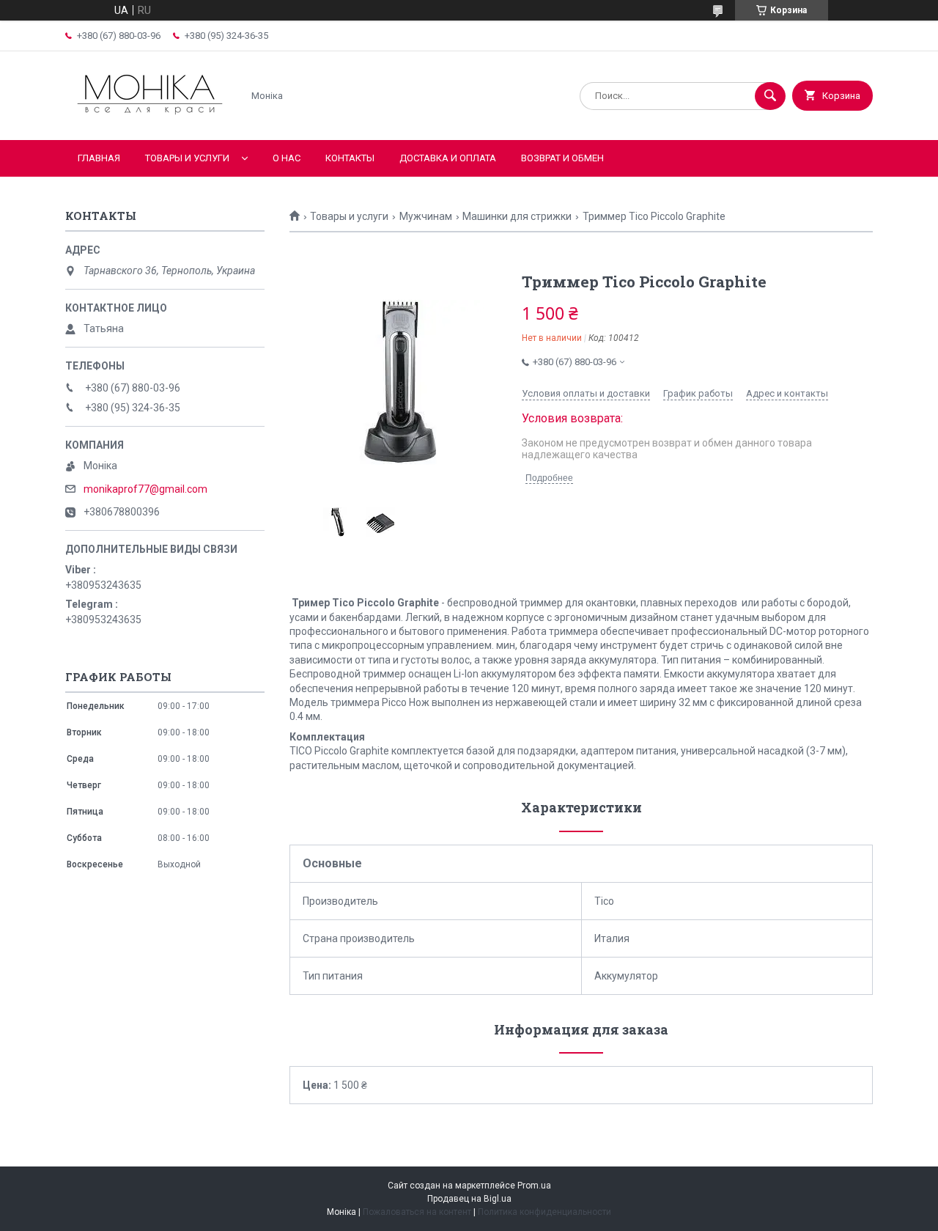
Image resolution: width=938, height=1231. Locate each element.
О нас (286, 158)
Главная (99, 158)
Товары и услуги (187, 158)
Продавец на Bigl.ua (469, 1199)
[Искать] (770, 96)
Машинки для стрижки (517, 216)
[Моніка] (149, 122)
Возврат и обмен (562, 158)
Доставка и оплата (447, 158)
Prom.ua (534, 1185)
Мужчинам (425, 216)
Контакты (349, 158)
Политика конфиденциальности (544, 1212)
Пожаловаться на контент (417, 1212)
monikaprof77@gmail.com (145, 489)
